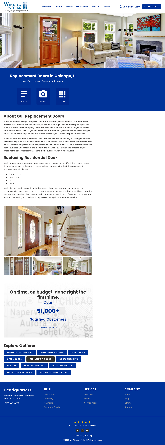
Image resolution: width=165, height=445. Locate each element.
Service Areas (82, 6)
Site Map (88, 435)
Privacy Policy (78, 435)
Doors (57, 6)
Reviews (69, 6)
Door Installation (34, 365)
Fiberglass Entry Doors (19, 352)
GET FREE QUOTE (152, 6)
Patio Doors (78, 352)
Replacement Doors (40, 359)
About (94, 6)
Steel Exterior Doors (52, 352)
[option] (18, 266)
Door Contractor (62, 365)
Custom (11, 365)
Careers (106, 6)
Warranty (48, 398)
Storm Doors (14, 359)
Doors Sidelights (68, 359)
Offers (128, 403)
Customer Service (52, 407)
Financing (48, 403)
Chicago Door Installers (53, 372)
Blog (127, 398)
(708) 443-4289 (130, 6)
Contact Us (49, 394)
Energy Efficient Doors (19, 372)
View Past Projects (48, 327)
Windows (46, 6)
